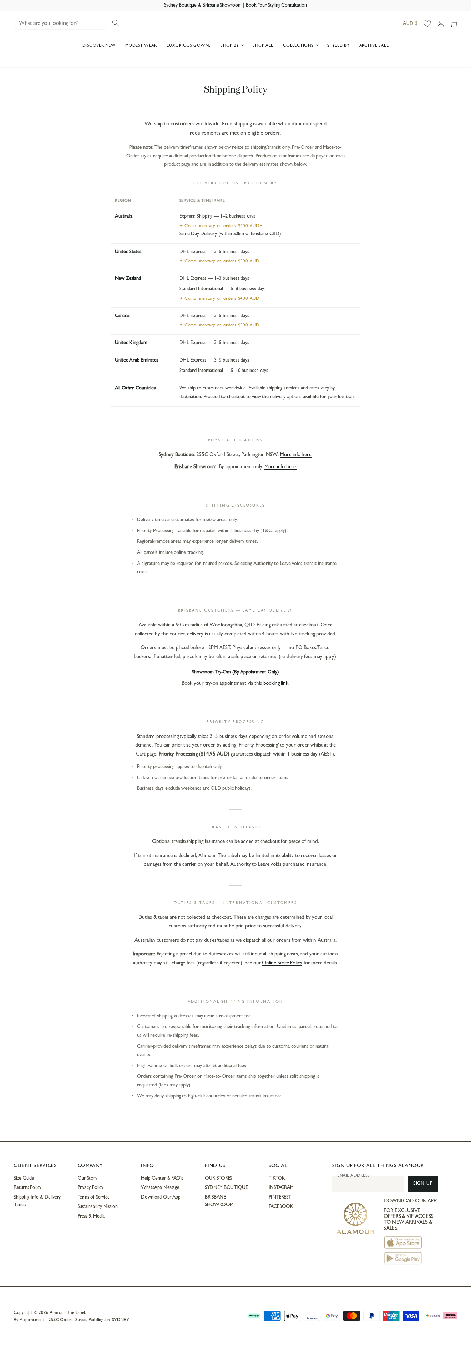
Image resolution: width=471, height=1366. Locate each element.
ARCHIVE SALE (374, 46)
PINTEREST (280, 1197)
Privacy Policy (90, 1187)
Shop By (230, 46)
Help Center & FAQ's (162, 1178)
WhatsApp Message (160, 1187)
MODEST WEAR (141, 46)
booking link (275, 683)
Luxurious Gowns (189, 46)
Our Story (87, 1178)
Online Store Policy (282, 963)
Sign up (422, 1184)
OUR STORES (218, 1178)
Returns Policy (27, 1187)
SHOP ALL (263, 46)
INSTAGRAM (281, 1187)
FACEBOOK (281, 1206)
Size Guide (24, 1178)
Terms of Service (94, 1197)
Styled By (338, 46)
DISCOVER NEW (99, 46)
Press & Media (91, 1216)
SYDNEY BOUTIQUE (226, 1187)
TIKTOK (277, 1178)
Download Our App (160, 1197)
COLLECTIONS (299, 46)
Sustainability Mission (98, 1206)
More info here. (296, 455)
